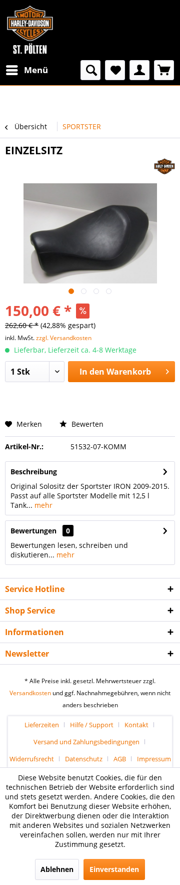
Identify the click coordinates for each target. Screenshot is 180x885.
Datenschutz (83, 758)
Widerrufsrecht (32, 758)
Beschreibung (33, 471)
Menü (36, 70)
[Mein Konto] (140, 70)
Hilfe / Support (92, 724)
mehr (42, 505)
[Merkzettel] (115, 70)
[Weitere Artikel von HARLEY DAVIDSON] (164, 166)
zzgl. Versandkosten (64, 338)
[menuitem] (26, 70)
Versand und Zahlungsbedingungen (87, 741)
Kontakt (136, 724)
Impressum (154, 758)
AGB (120, 758)
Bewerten (87, 424)
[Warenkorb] (164, 70)
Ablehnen (57, 869)
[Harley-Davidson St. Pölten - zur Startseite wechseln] (30, 30)
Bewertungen (33, 530)
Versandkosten (30, 693)
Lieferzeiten (41, 724)
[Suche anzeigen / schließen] (90, 70)
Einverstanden (114, 869)
